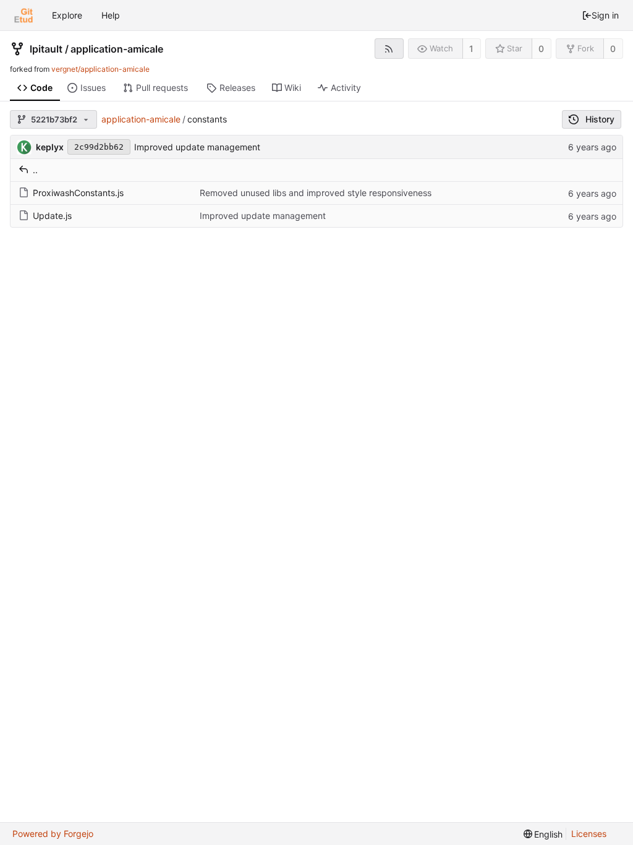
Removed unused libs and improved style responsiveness (315, 192)
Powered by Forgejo (52, 833)
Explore (67, 15)
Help (110, 15)
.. (35, 170)
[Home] (23, 15)
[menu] (543, 834)
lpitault (46, 49)
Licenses (588, 833)
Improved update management (197, 147)
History (599, 119)
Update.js (52, 215)
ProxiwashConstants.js (78, 192)
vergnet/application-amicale (100, 69)
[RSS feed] (389, 48)
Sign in (605, 15)
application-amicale (116, 49)
